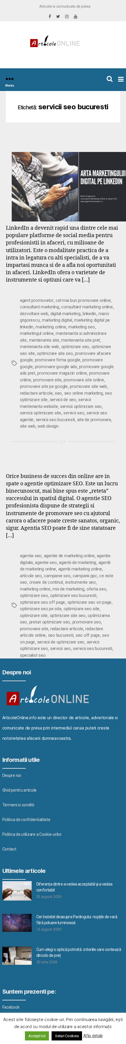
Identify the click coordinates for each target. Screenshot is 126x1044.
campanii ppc (85, 575)
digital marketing (65, 313)
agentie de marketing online (69, 555)
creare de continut (46, 582)
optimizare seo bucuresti (73, 595)
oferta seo (96, 589)
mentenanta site (44, 340)
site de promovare (94, 419)
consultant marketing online (87, 307)
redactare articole (36, 393)
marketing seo (81, 327)
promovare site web (88, 386)
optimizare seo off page (42, 602)
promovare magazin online (62, 373)
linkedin (89, 313)
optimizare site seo (55, 353)
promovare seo (86, 622)
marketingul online (36, 333)
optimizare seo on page (89, 602)
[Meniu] (9, 78)
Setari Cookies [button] (67, 1036)
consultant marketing (39, 307)
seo (58, 393)
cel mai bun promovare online (83, 300)
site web (27, 426)
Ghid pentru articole (19, 790)
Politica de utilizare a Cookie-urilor (32, 834)
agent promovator (37, 300)
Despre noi (11, 775)
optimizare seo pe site (40, 608)
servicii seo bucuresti (55, 419)
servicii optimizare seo (81, 406)
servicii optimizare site (40, 413)
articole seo (31, 575)
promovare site (47, 380)
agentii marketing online (80, 569)
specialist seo (32, 655)
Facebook (11, 1007)
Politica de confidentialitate (26, 819)
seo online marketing (83, 393)
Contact (9, 849)
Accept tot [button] (36, 1036)
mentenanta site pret (80, 340)
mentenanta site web (39, 346)
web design (48, 426)
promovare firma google (57, 360)
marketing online (50, 327)
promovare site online (84, 380)
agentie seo (46, 562)
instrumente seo (80, 582)
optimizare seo (75, 346)
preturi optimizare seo (49, 622)
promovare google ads (56, 366)
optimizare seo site (81, 608)
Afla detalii (93, 1035)
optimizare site (33, 615)
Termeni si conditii (18, 805)
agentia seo (31, 555)
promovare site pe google (44, 386)
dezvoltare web (34, 313)
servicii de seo (63, 399)
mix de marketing (68, 589)
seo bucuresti (61, 635)
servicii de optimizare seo (60, 642)
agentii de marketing (77, 562)
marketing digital (57, 320)
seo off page (88, 635)
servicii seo (73, 413)
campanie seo (57, 575)
